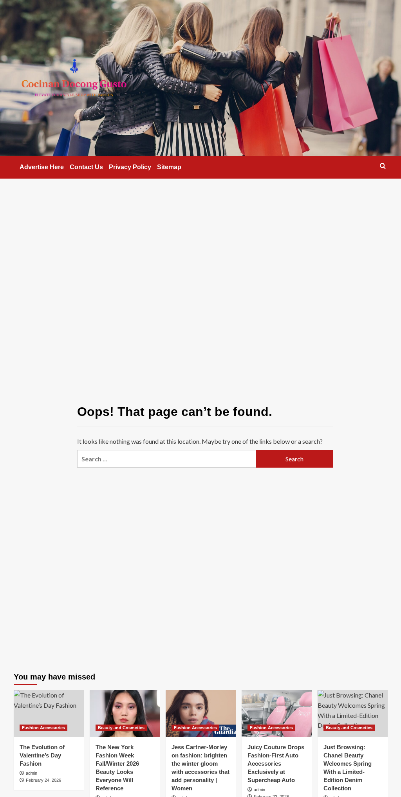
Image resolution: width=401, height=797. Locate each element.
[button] (383, 166)
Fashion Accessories (43, 727)
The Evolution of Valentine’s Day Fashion (42, 755)
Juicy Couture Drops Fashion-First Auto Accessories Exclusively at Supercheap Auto (275, 763)
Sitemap (169, 167)
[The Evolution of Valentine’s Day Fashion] (49, 713)
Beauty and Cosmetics (121, 727)
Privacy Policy (130, 167)
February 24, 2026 (43, 780)
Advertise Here (42, 167)
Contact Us (86, 167)
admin (31, 773)
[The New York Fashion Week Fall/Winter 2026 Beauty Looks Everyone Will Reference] (125, 713)
